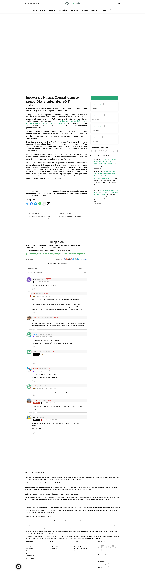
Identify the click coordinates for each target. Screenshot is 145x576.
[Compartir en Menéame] (44, 203)
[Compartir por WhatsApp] (40, 203)
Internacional (63, 10)
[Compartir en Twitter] (27, 203)
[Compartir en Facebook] (31, 203)
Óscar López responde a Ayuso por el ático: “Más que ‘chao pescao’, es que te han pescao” (105, 161)
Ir (114, 108)
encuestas (72, 520)
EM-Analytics (54, 546)
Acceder (84, 259)
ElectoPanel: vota (104, 98)
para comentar (47, 245)
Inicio (35, 10)
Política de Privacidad (80, 548)
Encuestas (52, 10)
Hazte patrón (103, 565)
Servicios (85, 10)
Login (118, 3)
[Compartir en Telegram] (35, 203)
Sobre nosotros (78, 546)
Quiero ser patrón (31, 556)
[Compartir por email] (48, 203)
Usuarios (94, 10)
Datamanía (53, 548)
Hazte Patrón (47, 254)
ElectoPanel (74, 10)
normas (39, 245)
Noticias (42, 10)
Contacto (103, 10)
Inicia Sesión (30, 558)
